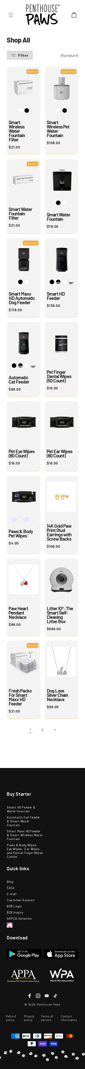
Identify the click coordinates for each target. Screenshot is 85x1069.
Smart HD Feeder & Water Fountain (21, 809)
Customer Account (21, 900)
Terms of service (47, 1018)
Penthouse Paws (49, 1004)
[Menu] (11, 15)
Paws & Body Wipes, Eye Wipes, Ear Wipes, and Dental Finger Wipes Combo (25, 850)
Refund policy (11, 1018)
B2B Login (14, 906)
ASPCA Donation (19, 918)
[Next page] (55, 730)
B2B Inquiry (15, 912)
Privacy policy (29, 1018)
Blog (10, 881)
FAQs (11, 888)
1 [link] (30, 730)
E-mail (12, 894)
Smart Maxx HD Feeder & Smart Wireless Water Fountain (25, 835)
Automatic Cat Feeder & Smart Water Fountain (23, 821)
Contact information (69, 1018)
